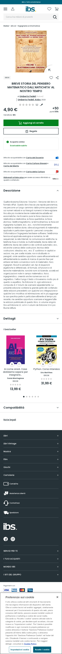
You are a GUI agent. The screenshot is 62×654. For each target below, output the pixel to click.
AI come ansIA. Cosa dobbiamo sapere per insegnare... (15, 372)
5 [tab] (35, 396)
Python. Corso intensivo (46, 369)
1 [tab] (31, 71)
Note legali (9, 419)
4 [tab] (32, 396)
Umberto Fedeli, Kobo (29, 99)
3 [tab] (29, 396)
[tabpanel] (31, 51)
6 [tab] (38, 396)
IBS (14, 115)
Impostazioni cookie (20, 649)
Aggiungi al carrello (33, 122)
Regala (33, 131)
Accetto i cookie (42, 649)
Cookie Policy (30, 643)
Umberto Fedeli (28, 96)
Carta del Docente (35, 157)
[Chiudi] (57, 597)
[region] (31, 623)
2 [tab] (26, 396)
